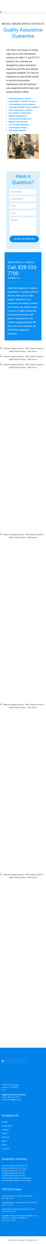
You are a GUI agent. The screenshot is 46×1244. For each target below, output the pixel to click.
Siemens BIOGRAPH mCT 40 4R (16, 1180)
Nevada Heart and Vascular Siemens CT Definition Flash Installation (20, 1217)
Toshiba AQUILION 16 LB (13, 1173)
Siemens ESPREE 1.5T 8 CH (14, 1168)
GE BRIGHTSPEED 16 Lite (13, 1176)
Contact (6, 1149)
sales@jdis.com (14, 1100)
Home (4, 1122)
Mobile (5, 1130)
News (4, 1145)
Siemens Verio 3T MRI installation (17, 1196)
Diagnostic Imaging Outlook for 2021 (18, 1209)
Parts (4, 1133)
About (5, 1141)
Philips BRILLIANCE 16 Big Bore (16, 1178)
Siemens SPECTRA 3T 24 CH (15, 1166)
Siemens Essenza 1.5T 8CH (14, 1171)
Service (5, 1137)
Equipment (7, 1126)
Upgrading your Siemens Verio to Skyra (19, 1202)
